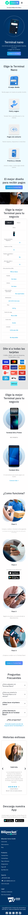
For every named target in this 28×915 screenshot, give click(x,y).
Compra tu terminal (14, 53)
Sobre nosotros (5, 844)
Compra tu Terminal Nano (14, 187)
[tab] (9, 223)
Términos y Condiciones (6, 891)
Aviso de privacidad (5, 894)
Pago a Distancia (5, 861)
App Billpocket (4, 869)
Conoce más (14, 480)
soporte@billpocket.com (8, 880)
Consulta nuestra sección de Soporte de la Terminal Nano (14, 724)
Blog (2, 847)
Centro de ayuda (5, 883)
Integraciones (4, 864)
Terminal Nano (4, 858)
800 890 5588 (6, 878)
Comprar (14, 3)
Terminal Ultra (4, 855)
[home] (7, 2)
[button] (21, 3)
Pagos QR (3, 867)
